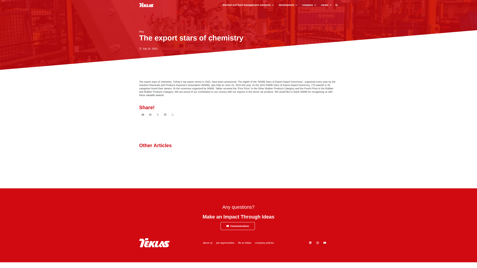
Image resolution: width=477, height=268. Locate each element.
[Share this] (150, 114)
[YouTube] (325, 243)
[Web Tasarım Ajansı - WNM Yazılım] (238, 265)
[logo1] (146, 5)
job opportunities (225, 242)
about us (208, 242)
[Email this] (143, 114)
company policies (264, 242)
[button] (273, 5)
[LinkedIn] (310, 243)
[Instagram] (317, 243)
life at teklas (244, 242)
